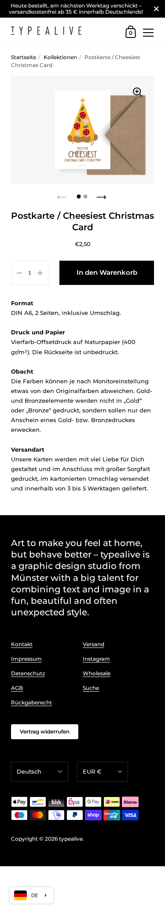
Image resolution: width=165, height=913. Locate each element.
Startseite (23, 57)
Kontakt (22, 644)
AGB (17, 688)
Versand (93, 644)
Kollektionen (60, 57)
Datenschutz (28, 673)
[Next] (102, 194)
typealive (71, 838)
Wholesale (96, 673)
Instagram (96, 658)
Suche (91, 688)
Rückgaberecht (31, 702)
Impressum (26, 658)
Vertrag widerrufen (45, 731)
